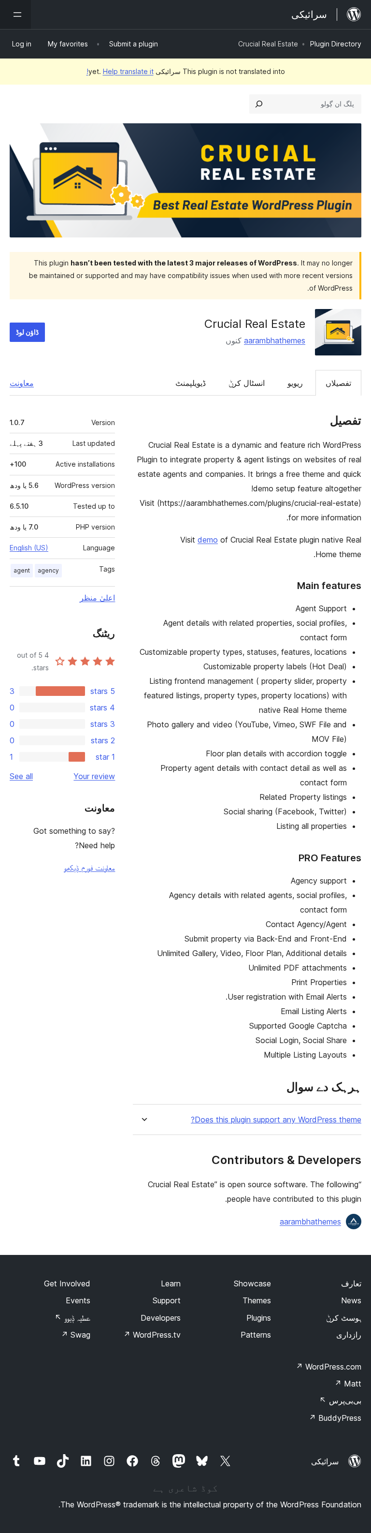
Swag (75, 1335)
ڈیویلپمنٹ (190, 383)
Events (78, 1300)
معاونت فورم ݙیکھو (89, 867)
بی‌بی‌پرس (340, 1400)
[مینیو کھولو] (15, 14)
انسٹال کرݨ (246, 383)
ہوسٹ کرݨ (343, 1318)
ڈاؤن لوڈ (27, 332)
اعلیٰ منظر (97, 598)
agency (48, 570)
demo (208, 540)
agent (22, 570)
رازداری (348, 1335)
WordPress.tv (152, 1335)
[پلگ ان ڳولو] (259, 104)
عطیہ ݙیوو (72, 1318)
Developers (161, 1318)
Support (167, 1300)
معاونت (22, 383)
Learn (171, 1283)
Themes (257, 1300)
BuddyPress (335, 1418)
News (351, 1300)
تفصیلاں (338, 383)
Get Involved (67, 1283)
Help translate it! (120, 71)
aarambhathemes (274, 340)
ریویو (295, 383)
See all (21, 776)
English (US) (29, 548)
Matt (347, 1383)
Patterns (256, 1335)
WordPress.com (328, 1366)
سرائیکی (325, 1461)
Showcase (252, 1283)
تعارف (351, 1283)
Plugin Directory (335, 44)
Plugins (258, 1318)
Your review (94, 776)
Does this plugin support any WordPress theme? (276, 1119)
